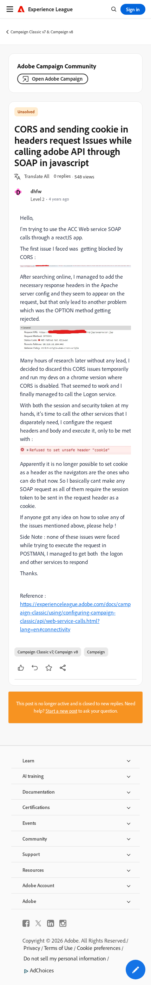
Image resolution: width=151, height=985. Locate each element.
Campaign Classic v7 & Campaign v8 (42, 31)
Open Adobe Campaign (57, 78)
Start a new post (61, 711)
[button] (37, 176)
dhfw (36, 191)
